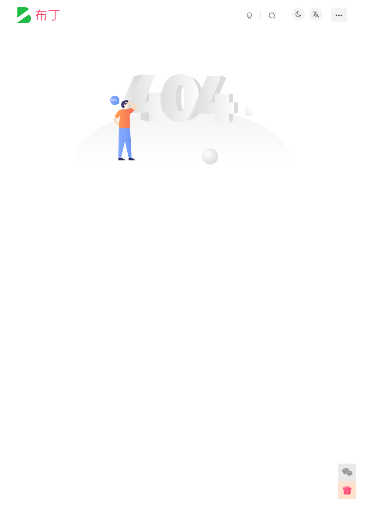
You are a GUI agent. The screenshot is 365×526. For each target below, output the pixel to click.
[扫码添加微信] (347, 472)
